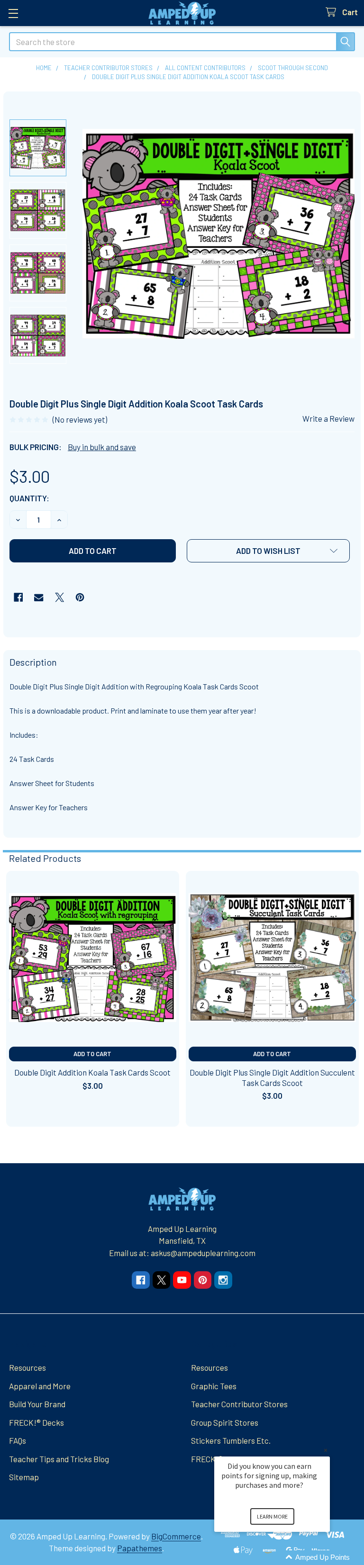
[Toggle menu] (13, 13)
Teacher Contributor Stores (239, 1404)
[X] (59, 597)
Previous (12, 1000)
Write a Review (328, 418)
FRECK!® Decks (36, 1422)
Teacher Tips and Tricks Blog (59, 1459)
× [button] (326, 1450)
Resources (27, 1367)
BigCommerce (176, 1536)
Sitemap (24, 1477)
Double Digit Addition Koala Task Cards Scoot (92, 1072)
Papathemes (139, 1548)
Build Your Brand (37, 1404)
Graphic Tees (214, 1386)
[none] (218, 234)
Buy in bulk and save (102, 447)
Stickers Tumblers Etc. (231, 1440)
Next (351, 1000)
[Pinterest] (80, 597)
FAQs (17, 1440)
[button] (268, 550)
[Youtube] (182, 1280)
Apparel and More (40, 1386)
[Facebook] (18, 597)
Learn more (272, 1516)
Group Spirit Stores (224, 1422)
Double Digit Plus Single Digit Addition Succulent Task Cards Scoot (272, 1077)
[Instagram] (223, 1280)
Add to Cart (92, 1054)
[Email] (38, 597)
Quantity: (29, 498)
